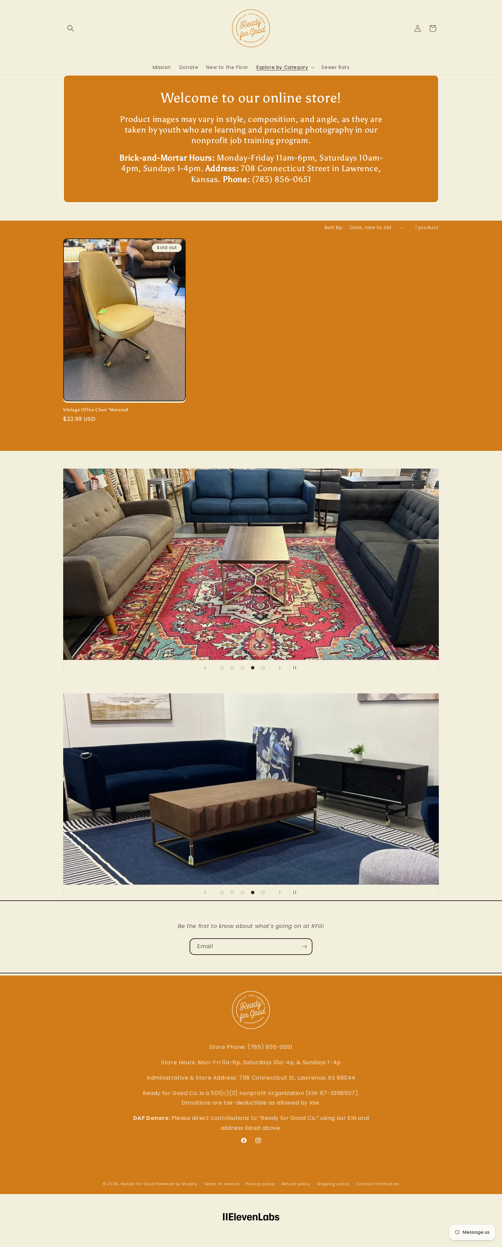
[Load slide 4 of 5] (253, 668)
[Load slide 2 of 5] (232, 668)
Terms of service (221, 1184)
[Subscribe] (304, 946)
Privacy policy (260, 1184)
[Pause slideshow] (296, 667)
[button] (70, 28)
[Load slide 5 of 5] (263, 668)
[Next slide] (279, 667)
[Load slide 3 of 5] (242, 668)
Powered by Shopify (176, 1184)
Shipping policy (333, 1184)
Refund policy (295, 1184)
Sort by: (333, 227)
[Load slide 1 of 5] (222, 668)
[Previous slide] (205, 667)
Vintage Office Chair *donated (95, 409)
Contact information (377, 1184)
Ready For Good (138, 1184)
